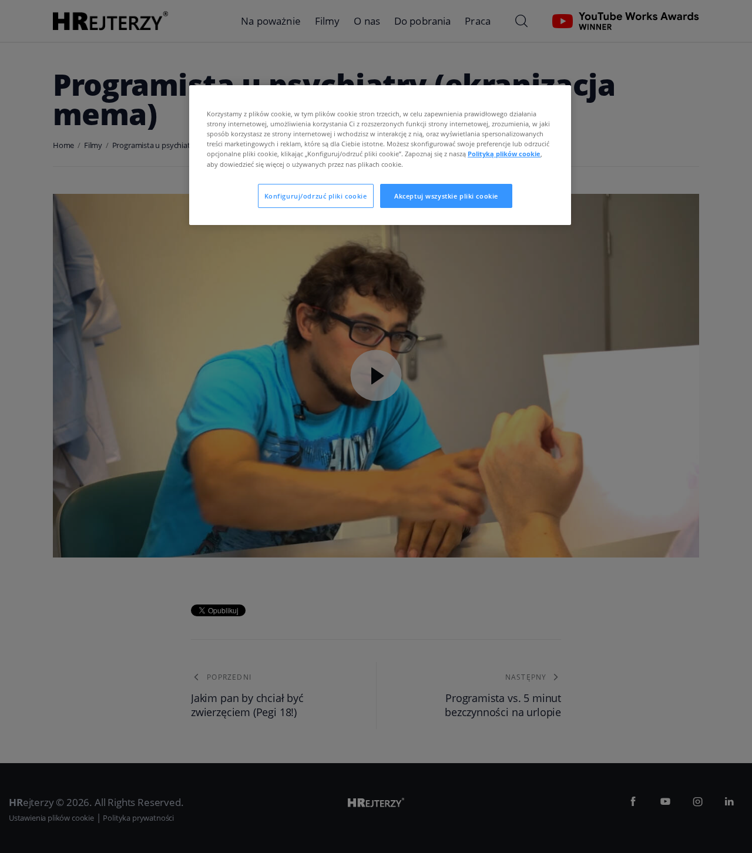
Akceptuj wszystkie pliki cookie (446, 196)
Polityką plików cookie (504, 153)
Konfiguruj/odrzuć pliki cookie (315, 196)
